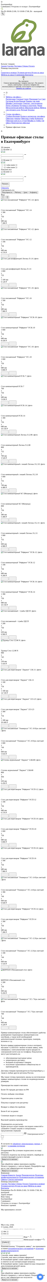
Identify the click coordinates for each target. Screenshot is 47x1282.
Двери (39, 106)
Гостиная (9, 101)
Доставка (18, 66)
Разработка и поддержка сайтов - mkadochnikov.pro (19, 1229)
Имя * (26, 1237)
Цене (25, 192)
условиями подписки (16, 1146)
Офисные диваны (13, 118)
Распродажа (11, 99)
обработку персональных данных (26, 1144)
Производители (28, 1175)
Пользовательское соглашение (31, 1177)
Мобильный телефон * (33, 1240)
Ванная (22, 101)
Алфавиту (33, 192)
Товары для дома (33, 101)
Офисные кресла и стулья (16, 121)
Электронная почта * (35, 1134)
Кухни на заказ (38, 73)
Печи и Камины (12, 106)
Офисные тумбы (27, 118)
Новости (11, 1175)
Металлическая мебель (15, 108)
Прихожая (33, 99)
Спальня (19, 99)
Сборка (25, 66)
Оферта (4, 1179)
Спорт (26, 99)
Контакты (29, 75)
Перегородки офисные (20, 123)
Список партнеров (15, 1179)
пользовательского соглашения (21, 1248)
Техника (31, 110)
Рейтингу (18, 192)
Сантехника (17, 103)
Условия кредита (24, 73)
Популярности (7, 192)
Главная (4, 1175)
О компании (20, 75)
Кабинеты (39, 118)
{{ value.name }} (10, 165)
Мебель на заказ (8, 75)
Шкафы (9, 103)
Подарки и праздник (28, 106)
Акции (4, 66)
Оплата (32, 66)
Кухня (16, 101)
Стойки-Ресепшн (13, 116)
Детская (24, 110)
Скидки (10, 66)
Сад (39, 99)
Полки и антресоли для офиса (32, 116)
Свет (44, 99)
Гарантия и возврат (9, 73)
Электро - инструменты (32, 103)
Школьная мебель (32, 108)
